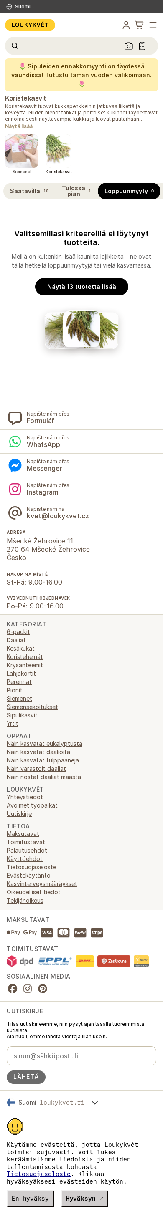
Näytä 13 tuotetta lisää (81, 286)
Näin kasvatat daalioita (38, 751)
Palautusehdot (27, 850)
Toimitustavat (26, 842)
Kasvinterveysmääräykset (42, 883)
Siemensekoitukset (32, 706)
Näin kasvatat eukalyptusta (44, 743)
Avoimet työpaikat (32, 805)
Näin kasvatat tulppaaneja (43, 760)
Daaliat (16, 640)
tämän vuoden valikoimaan (110, 74)
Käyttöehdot (25, 858)
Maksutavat (23, 833)
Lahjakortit (21, 673)
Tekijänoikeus (25, 900)
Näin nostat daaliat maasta (44, 776)
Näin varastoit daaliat (36, 768)
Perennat (19, 681)
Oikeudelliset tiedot (34, 892)
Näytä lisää (19, 126)
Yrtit (12, 723)
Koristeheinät (25, 656)
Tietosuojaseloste (39, 1174)
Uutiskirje (19, 813)
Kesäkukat (21, 648)
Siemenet (19, 698)
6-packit (18, 631)
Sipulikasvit (22, 715)
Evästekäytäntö (29, 875)
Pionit (15, 690)
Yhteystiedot (25, 796)
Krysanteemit (25, 665)
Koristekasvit (25, 98)
